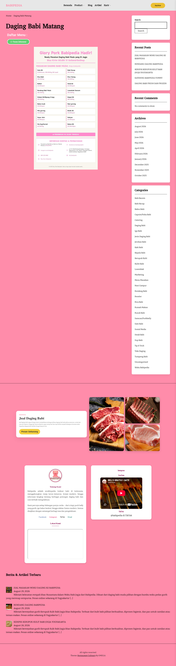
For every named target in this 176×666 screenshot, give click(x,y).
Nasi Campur (141, 285)
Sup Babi (139, 340)
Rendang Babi (141, 291)
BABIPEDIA (14, 5)
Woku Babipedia (142, 367)
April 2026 (139, 148)
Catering (138, 220)
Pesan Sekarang (29, 431)
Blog (90, 5)
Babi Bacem (140, 198)
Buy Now (158, 5)
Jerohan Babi (140, 242)
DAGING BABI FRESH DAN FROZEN (151, 83)
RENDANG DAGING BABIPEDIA (149, 64)
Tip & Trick (139, 345)
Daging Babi (140, 225)
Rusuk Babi (140, 313)
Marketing (139, 275)
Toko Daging (140, 351)
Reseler (138, 296)
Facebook (42, 517)
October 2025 (141, 175)
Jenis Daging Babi (142, 236)
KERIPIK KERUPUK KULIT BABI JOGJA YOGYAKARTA (148, 71)
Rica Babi (139, 302)
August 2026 (140, 126)
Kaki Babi (139, 247)
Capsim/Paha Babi (143, 214)
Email (70, 517)
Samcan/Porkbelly (143, 318)
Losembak (139, 269)
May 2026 (139, 143)
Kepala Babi (140, 253)
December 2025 (142, 164)
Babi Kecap (140, 204)
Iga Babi (138, 231)
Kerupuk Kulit (141, 258)
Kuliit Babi (139, 264)
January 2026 (140, 159)
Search (138, 20)
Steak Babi (139, 335)
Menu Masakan (141, 280)
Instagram (53, 517)
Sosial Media (140, 329)
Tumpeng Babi (141, 356)
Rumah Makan (141, 307)
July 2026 (139, 132)
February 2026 (141, 154)
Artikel (98, 5)
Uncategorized (141, 362)
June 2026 (139, 137)
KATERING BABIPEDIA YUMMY (148, 78)
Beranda (68, 5)
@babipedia (116, 515)
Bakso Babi (139, 209)
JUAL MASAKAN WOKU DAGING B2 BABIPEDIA (150, 57)
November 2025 (142, 170)
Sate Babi (139, 324)
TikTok (62, 517)
